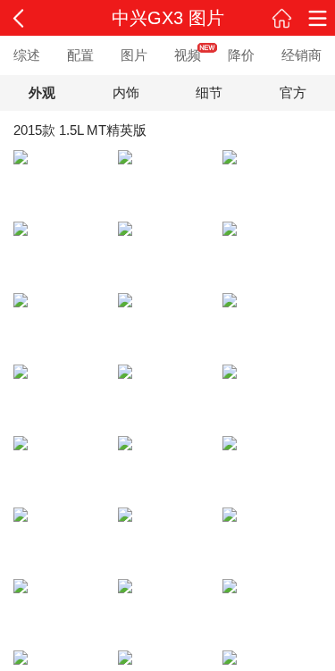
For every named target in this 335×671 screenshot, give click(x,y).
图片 (134, 55)
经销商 (301, 55)
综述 (26, 55)
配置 (80, 55)
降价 (241, 55)
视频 (187, 55)
